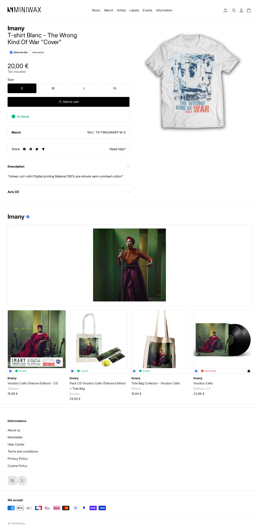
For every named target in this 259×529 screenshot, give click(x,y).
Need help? (118, 149)
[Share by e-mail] (43, 149)
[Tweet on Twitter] (36, 149)
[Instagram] (12, 480)
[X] (22, 480)
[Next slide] (246, 336)
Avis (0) (13, 192)
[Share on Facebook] (24, 149)
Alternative (38, 52)
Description (16, 166)
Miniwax (20, 523)
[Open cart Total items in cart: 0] (248, 10)
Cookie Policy (17, 466)
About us (14, 430)
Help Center (16, 444)
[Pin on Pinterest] (30, 149)
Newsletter (15, 437)
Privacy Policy (18, 458)
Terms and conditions (23, 451)
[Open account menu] (241, 10)
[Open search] (234, 10)
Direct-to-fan (20, 52)
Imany (16, 28)
